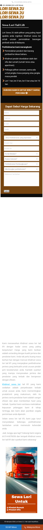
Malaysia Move (33, 527)
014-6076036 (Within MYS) (22, 2)
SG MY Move (11, 527)
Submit (6, 191)
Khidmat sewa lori (11, 384)
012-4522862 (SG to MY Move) (13, 5)
